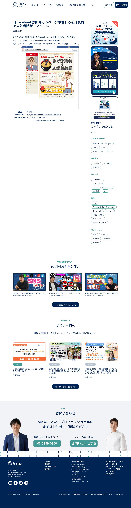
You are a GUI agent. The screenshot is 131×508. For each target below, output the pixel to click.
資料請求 (108, 5)
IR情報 (85, 494)
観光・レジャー (98, 219)
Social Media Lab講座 (113, 469)
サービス (47, 5)
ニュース (35, 5)
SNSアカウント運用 (78, 467)
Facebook (96, 143)
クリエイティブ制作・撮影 (80, 469)
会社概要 (77, 494)
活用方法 (107, 238)
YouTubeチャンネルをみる (65, 304)
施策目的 (94, 174)
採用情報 (47, 469)
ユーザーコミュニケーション (102, 187)
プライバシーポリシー (115, 494)
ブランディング (98, 183)
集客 (105, 191)
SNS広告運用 (76, 479)
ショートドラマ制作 (78, 464)
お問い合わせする (84, 443)
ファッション (97, 211)
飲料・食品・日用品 (99, 223)
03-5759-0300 (47, 443)
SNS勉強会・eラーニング (80, 481)
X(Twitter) (96, 151)
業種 (93, 198)
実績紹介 (60, 5)
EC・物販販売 (97, 179)
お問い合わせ (121, 4)
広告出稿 (96, 163)
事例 (94, 235)
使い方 (103, 235)
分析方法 (96, 238)
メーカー (109, 211)
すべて (93, 132)
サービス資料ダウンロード (114, 466)
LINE (94, 147)
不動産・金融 (97, 215)
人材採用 (96, 191)
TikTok (103, 147)
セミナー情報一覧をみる (65, 386)
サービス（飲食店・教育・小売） (104, 207)
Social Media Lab (50, 466)
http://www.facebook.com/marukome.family (44, 114)
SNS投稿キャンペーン (79, 472)
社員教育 (96, 167)
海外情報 (96, 242)
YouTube (107, 151)
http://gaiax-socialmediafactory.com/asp (50, 120)
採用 (93, 5)
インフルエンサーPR (79, 477)
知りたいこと (96, 229)
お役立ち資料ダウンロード (114, 461)
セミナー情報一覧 (111, 464)
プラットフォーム (98, 138)
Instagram (108, 143)
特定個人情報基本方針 (98, 494)
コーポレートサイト (64, 494)
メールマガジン (111, 471)
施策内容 (94, 158)
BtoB (94, 203)
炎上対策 (107, 163)
